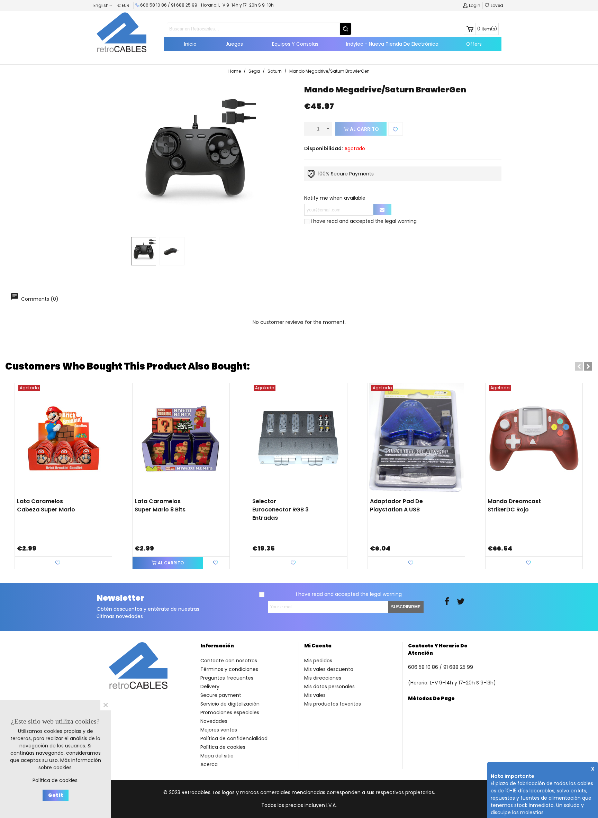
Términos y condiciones (229, 669)
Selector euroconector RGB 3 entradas (280, 509)
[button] (579, 366)
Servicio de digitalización (230, 703)
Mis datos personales (329, 686)
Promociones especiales (229, 712)
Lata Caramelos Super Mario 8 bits (160, 505)
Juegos (234, 43)
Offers (474, 43)
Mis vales (315, 695)
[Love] (395, 129)
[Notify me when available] (382, 209)
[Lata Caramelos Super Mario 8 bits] (181, 438)
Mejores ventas (218, 729)
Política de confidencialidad (234, 738)
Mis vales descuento (328, 669)
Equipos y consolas (295, 43)
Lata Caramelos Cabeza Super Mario (46, 505)
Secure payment (220, 695)
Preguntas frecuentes (226, 677)
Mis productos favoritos (332, 703)
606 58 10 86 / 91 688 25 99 (168, 5)
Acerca (209, 764)
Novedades (213, 721)
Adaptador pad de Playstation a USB (396, 505)
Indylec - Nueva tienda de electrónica (392, 43)
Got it (55, 795)
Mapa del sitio (217, 755)
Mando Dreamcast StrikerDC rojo (514, 505)
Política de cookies (222, 747)
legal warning (401, 221)
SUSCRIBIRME (405, 607)
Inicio (190, 43)
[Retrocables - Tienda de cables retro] (121, 32)
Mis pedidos (318, 660)
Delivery (209, 686)
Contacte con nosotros (228, 660)
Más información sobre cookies (69, 764)
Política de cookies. (56, 780)
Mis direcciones (322, 677)
